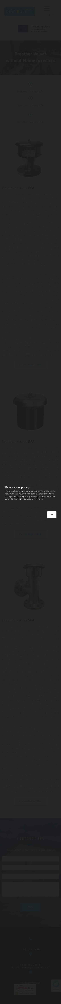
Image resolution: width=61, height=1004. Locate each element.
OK (52, 515)
